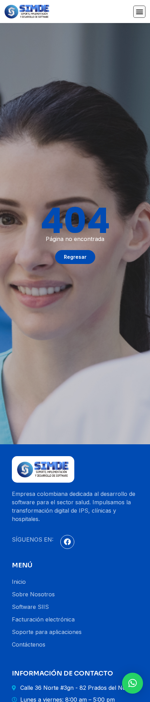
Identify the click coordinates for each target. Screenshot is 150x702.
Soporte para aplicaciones (47, 631)
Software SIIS (30, 606)
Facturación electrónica (43, 619)
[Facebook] (67, 542)
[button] (139, 12)
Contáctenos (28, 644)
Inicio (19, 581)
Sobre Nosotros (33, 594)
